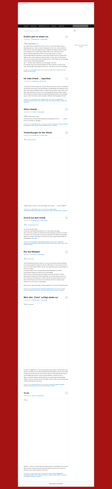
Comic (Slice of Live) (36, 70)
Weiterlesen (35, 238)
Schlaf (40, 125)
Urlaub (53, 100)
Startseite (26, 26)
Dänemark (35, 243)
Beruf (31, 243)
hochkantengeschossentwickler (31, 100)
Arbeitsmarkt (26, 243)
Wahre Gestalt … (31, 109)
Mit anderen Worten (45, 241)
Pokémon (26, 385)
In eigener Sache (44, 99)
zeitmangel (57, 100)
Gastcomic (43, 288)
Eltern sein (61, 124)
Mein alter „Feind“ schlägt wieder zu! (41, 297)
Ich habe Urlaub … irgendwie (37, 78)
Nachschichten (45, 475)
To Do (26, 393)
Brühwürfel (32, 475)
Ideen (39, 100)
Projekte (25, 71)
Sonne (62, 243)
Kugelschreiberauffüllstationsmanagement (33, 210)
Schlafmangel (45, 125)
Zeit (28, 71)
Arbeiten (54, 209)
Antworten (54, 125)
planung (42, 100)
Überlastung (52, 290)
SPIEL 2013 (59, 475)
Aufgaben (57, 384)
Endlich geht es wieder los (36, 36)
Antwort (33, 71)
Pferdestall (61, 384)
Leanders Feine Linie (60, 70)
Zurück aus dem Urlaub (34, 217)
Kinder (32, 125)
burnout (25, 290)
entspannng (30, 290)
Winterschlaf (53, 210)
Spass (33, 385)
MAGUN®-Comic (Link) (44, 26)
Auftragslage (26, 475)
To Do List (41, 385)
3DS (50, 384)
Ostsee (55, 243)
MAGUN (48, 46)
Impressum (53, 26)
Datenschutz (61, 26)
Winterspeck (59, 210)
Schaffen (55, 475)
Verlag (47, 385)
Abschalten (60, 241)
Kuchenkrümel (47, 243)
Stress (49, 125)
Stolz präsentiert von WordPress (56, 483)
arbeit (51, 70)
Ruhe (50, 100)
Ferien (34, 290)
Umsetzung (27, 476)
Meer (52, 243)
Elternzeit (66, 124)
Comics (54, 70)
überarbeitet (46, 290)
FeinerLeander (44, 39)
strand (65, 243)
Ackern (51, 473)
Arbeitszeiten (55, 124)
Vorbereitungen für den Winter (38, 132)
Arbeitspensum (59, 473)
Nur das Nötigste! (32, 251)
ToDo (45, 385)
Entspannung (60, 99)
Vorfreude (33, 476)
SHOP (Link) (33, 26)
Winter (48, 210)
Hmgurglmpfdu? (27, 125)
